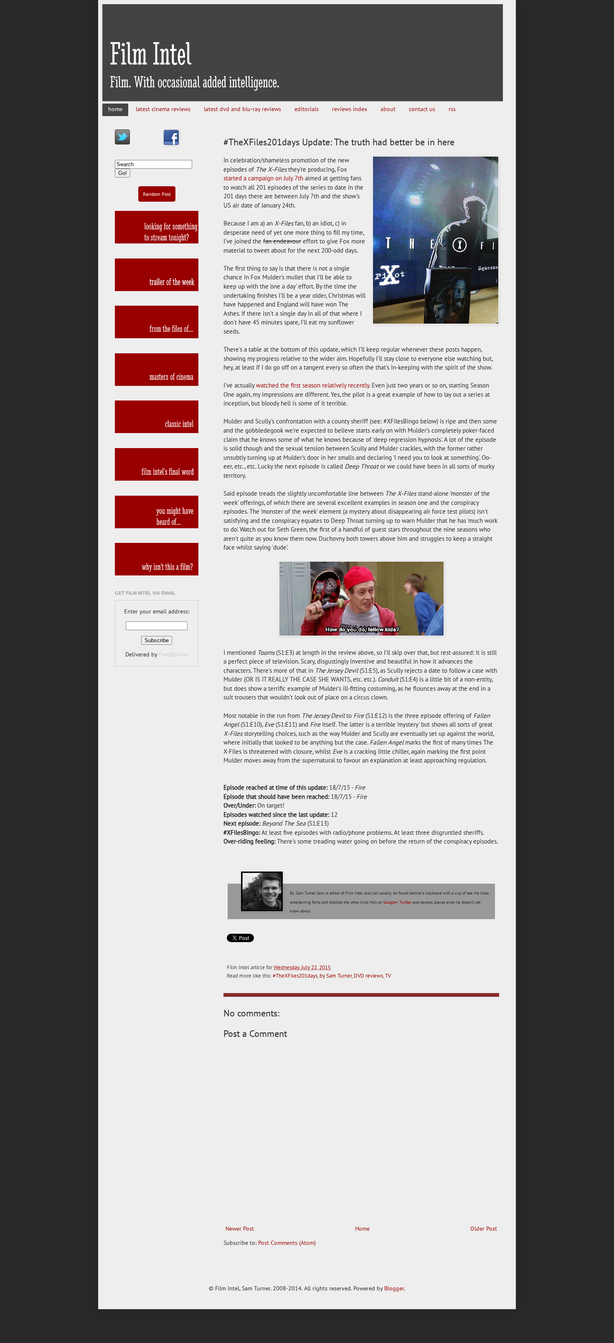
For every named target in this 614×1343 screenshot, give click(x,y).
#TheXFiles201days (295, 975)
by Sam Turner (336, 975)
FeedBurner (173, 654)
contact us (422, 109)
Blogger (394, 1288)
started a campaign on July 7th (263, 178)
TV (388, 975)
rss (452, 109)
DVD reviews (368, 975)
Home (362, 1228)
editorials (306, 109)
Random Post (157, 194)
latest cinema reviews (163, 109)
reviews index (349, 109)
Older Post (483, 1228)
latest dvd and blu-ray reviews (242, 109)
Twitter (405, 902)
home (115, 109)
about (388, 109)
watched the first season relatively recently (312, 385)
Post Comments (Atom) (287, 1243)
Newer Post (240, 1228)
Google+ (390, 902)
